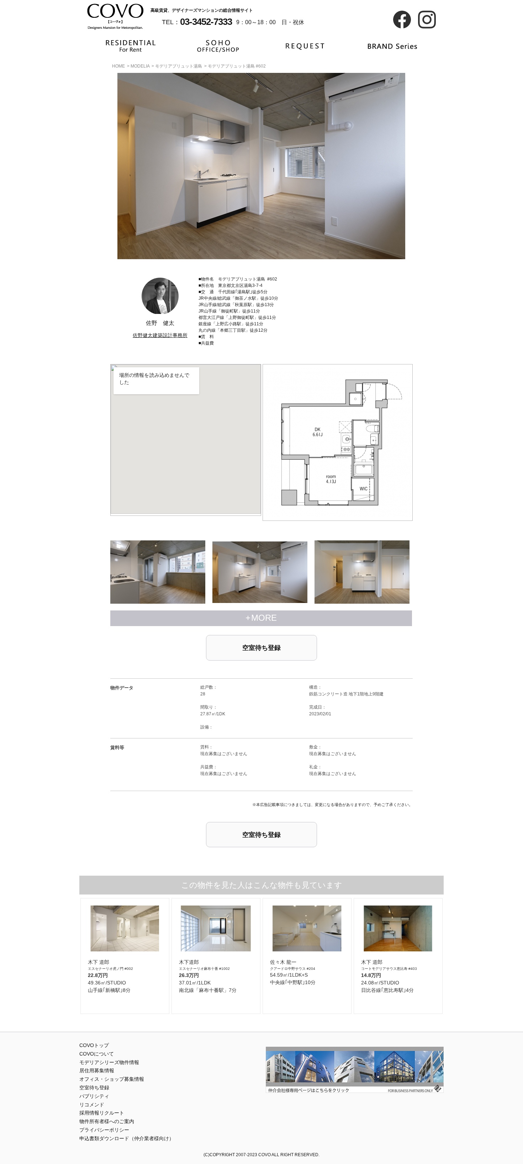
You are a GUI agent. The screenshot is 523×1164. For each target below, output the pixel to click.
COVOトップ (94, 1045)
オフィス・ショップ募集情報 (111, 1079)
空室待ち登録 (261, 647)
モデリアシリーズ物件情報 (109, 1062)
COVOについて (96, 1054)
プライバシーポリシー (104, 1130)
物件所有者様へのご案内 (106, 1121)
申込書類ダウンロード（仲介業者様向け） (126, 1138)
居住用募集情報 (96, 1070)
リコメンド (91, 1104)
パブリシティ (94, 1096)
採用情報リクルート (101, 1113)
